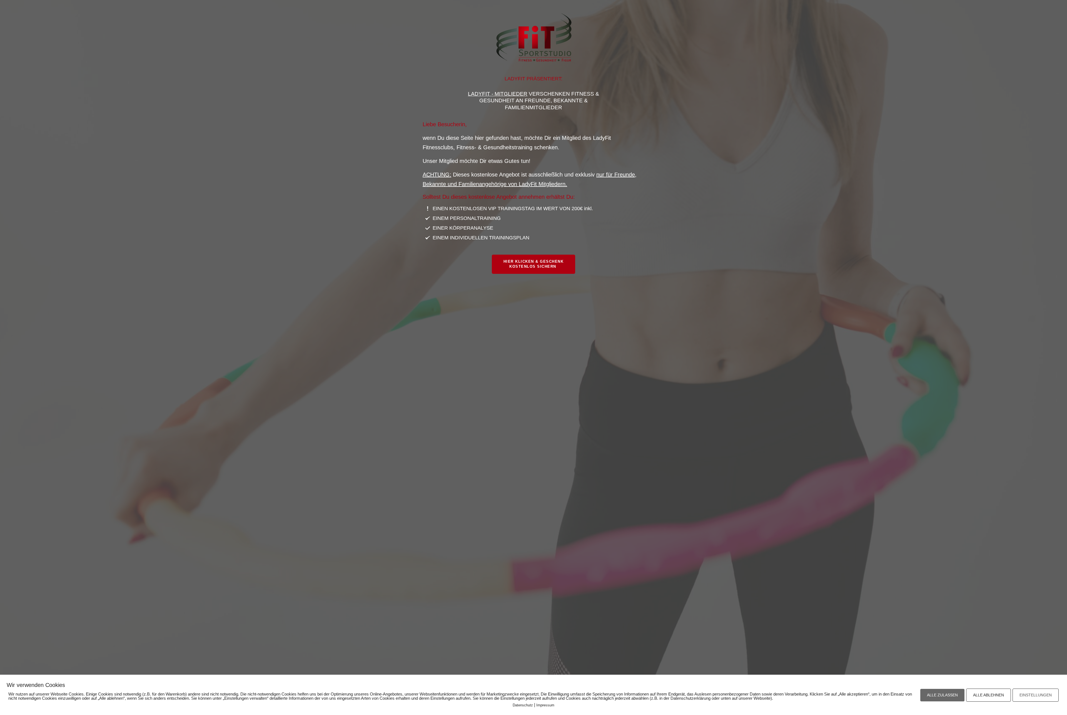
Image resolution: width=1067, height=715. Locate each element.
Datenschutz (523, 705)
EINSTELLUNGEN (1035, 695)
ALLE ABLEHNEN (988, 695)
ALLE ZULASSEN (942, 695)
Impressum (545, 705)
